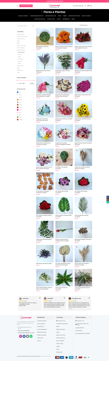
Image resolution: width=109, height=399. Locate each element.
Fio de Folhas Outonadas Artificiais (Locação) (42, 191)
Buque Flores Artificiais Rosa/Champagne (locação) (63, 143)
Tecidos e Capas (20, 65)
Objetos (19, 56)
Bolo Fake (20, 54)
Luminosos (20, 61)
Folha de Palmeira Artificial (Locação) (81, 216)
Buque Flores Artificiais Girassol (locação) (83, 119)
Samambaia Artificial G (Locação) (61, 288)
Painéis (18, 43)
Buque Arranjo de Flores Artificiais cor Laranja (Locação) (64, 47)
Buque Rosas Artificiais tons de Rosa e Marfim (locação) (44, 167)
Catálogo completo (20, 34)
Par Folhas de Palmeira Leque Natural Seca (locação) (62, 264)
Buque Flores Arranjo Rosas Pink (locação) (83, 95)
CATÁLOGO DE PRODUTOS (26, 5)
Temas (18, 72)
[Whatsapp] (31, 336)
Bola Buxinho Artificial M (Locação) (42, 47)
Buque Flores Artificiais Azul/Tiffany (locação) (42, 119)
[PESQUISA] (32, 25)
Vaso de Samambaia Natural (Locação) (82, 288)
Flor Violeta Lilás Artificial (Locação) (61, 191)
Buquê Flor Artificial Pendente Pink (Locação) (83, 71)
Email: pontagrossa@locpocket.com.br (26, 332)
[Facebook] (24, 336)
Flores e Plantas (21, 52)
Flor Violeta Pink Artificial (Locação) (81, 191)
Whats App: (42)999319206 (23, 330)
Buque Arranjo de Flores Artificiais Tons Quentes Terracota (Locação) (83, 48)
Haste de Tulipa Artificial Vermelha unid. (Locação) (62, 240)
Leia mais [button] (70, 308)
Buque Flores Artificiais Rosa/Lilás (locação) (83, 143)
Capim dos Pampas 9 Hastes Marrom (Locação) (82, 167)
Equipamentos (20, 70)
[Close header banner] (107, 1)
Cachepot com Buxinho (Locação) (61, 167)
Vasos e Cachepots (21, 47)
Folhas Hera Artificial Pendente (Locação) (44, 240)
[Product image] (45, 36)
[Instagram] (20, 336)
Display (19, 63)
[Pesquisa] (17, 6)
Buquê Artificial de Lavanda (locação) (43, 71)
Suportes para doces (21, 38)
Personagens (20, 58)
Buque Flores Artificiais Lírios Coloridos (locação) (43, 143)
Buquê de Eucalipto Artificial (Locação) (62, 71)
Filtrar (31, 83)
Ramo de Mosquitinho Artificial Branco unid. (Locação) (44, 288)
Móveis (18, 41)
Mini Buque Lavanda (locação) (44, 263)
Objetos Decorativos (21, 49)
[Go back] (42, 12)
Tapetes (18, 67)
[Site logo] (54, 5)
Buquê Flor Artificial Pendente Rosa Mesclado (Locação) (43, 95)
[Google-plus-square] (27, 336)
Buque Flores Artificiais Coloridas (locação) (63, 119)
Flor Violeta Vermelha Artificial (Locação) (44, 216)
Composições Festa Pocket (22, 36)
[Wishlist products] (85, 6)
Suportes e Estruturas (21, 45)
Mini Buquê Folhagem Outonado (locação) (83, 240)
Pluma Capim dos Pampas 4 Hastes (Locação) (82, 264)
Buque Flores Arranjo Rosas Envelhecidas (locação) (62, 95)
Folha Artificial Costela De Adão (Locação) (63, 216)
